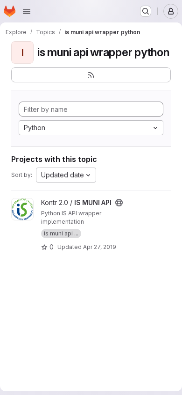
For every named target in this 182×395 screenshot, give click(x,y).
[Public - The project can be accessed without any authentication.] (119, 202)
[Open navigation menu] (26, 11)
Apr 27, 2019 (99, 246)
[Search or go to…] (145, 11)
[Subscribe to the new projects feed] (91, 74)
